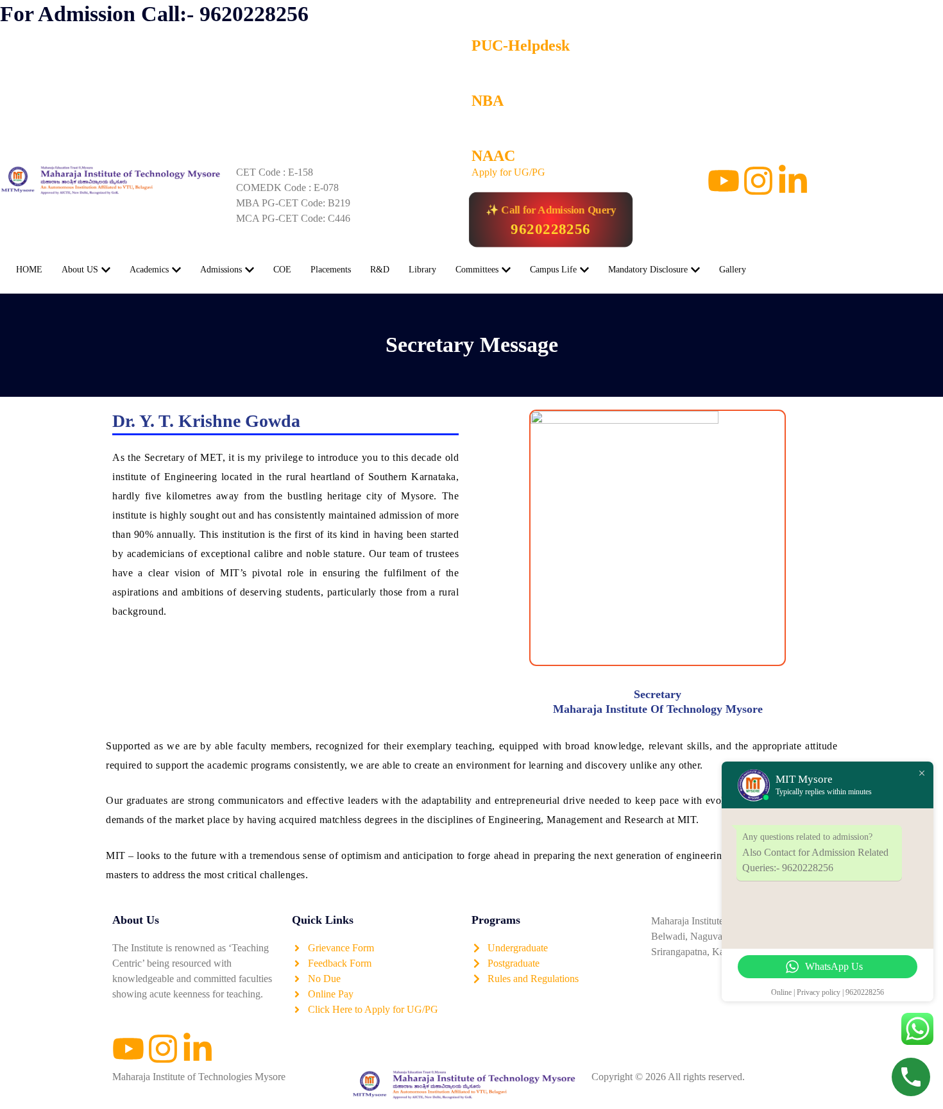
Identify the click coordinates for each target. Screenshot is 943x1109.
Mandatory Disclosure (648, 269)
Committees (476, 269)
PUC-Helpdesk (520, 45)
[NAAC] (487, 126)
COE (282, 269)
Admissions (221, 269)
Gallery (732, 269)
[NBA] (487, 71)
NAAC (493, 155)
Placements (330, 269)
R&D (379, 269)
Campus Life (553, 269)
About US (80, 269)
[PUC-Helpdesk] (487, 16)
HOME (29, 269)
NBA (487, 100)
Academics (149, 269)
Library (422, 269)
